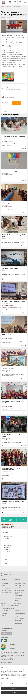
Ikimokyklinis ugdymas (20, 581)
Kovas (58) (7, 547)
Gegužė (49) (8, 543)
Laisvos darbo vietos (19, 607)
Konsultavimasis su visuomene (19, 611)
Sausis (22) (7, 551)
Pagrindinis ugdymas (19, 585)
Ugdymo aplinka (5, 583)
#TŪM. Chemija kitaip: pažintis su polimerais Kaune (13, 137)
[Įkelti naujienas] (9, 2)
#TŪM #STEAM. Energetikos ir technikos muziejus (12, 435)
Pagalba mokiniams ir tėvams (19, 593)
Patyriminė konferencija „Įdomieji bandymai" (13, 501)
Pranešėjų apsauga (19, 616)
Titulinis (2, 6)
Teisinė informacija (19, 621)
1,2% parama (4, 615)
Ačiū (16, 103)
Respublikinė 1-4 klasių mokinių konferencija (13, 301)
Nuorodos (17, 605)
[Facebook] (2, 640)
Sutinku (14, 692)
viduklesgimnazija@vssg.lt (9, 658)
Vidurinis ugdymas (19, 587)
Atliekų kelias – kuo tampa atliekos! (11, 268)
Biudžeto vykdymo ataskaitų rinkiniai (8, 606)
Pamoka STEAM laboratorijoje (9, 171)
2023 (6, 563)
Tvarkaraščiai (7, 574)
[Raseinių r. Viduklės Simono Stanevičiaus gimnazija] (3, 2)
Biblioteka (17, 600)
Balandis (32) (8, 545)
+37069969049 (5, 656)
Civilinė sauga (18, 620)
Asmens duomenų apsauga (21, 608)
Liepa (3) (7, 538)
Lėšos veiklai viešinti (6, 610)
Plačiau (22, 148)
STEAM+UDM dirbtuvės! (8, 335)
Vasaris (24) (8, 549)
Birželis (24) (8, 540)
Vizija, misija (4, 585)
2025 (6, 556)
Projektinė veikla (16, 6)
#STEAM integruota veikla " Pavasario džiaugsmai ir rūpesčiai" (11, 469)
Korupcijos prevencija (19, 618)
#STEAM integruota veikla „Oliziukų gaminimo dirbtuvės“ (14, 402)
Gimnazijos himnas (6, 587)
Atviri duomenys (18, 623)
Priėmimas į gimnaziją (6, 592)
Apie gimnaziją (5, 581)
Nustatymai (14, 683)
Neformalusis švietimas (20, 590)
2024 (6, 560)
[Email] (5, 640)
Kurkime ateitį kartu (7, 203)
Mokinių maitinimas (19, 597)
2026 (6, 532)
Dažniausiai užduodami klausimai (20, 614)
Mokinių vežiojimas (19, 595)
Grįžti (5, 111)
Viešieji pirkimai (5, 613)
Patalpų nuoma (18, 598)
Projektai (3, 611)
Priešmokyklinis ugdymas (20, 583)
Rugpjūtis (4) (8, 536)
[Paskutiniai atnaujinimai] (15, 2)
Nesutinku (14, 688)
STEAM (16, 588)
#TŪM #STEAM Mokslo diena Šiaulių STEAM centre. (13, 235)
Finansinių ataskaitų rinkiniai (8, 608)
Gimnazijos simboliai (6, 590)
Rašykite (4, 633)
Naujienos (8, 6)
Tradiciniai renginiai (6, 588)
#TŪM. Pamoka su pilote (8, 368)
